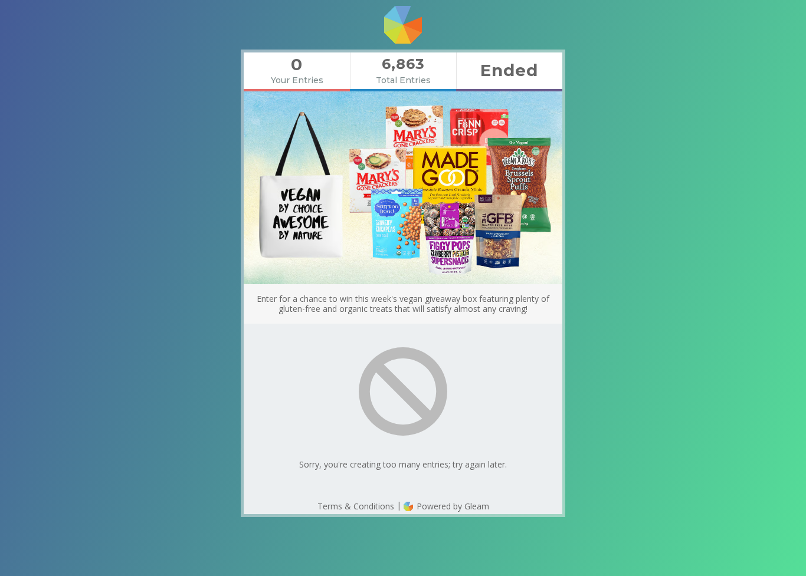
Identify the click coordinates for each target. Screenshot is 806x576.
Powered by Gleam (451, 506)
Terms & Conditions (355, 506)
